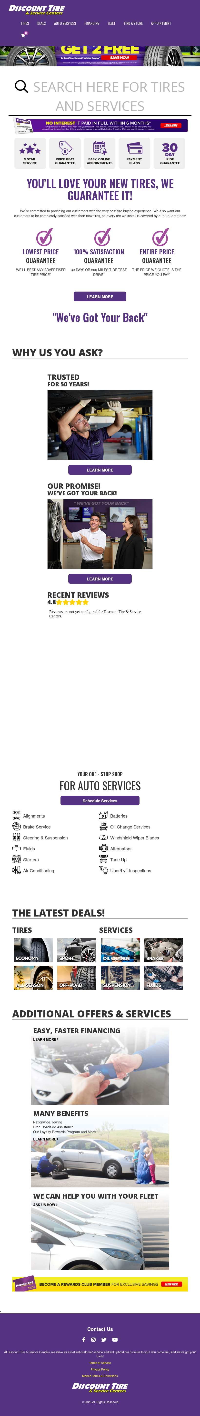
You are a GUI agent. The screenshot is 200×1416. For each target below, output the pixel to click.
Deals (41, 23)
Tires (25, 23)
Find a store (133, 23)
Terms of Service (100, 1363)
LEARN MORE (100, 296)
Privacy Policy (100, 1369)
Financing (92, 23)
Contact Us (100, 1329)
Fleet (112, 23)
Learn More (100, 470)
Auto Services (65, 23)
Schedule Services (100, 800)
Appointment (161, 23)
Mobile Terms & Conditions (100, 1376)
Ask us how (44, 1204)
